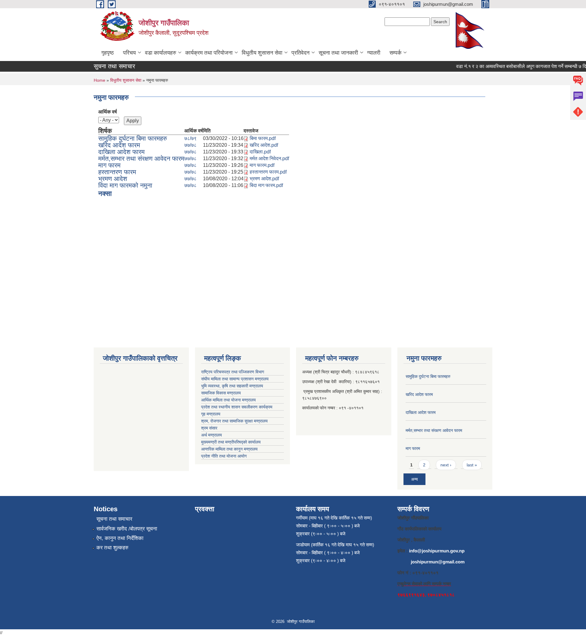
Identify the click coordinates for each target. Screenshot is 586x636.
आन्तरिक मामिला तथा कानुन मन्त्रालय (229, 449)
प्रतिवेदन (300, 53)
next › (445, 464)
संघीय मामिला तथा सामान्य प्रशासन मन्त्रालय (235, 378)
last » (472, 464)
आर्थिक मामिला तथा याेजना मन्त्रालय (228, 399)
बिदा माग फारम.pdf (266, 185)
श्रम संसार (209, 428)
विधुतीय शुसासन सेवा (262, 53)
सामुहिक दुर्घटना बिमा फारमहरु (132, 138)
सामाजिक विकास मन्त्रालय (221, 392)
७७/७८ (190, 145)
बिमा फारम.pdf (263, 138)
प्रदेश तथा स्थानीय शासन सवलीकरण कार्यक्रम (236, 406)
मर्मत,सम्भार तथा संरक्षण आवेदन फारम (141, 158)
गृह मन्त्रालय (210, 413)
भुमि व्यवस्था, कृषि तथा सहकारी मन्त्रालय (232, 385)
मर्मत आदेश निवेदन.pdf (269, 158)
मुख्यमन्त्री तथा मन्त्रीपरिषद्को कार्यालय (231, 442)
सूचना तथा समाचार (114, 519)
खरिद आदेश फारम (119, 145)
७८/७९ (190, 138)
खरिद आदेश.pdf (264, 145)
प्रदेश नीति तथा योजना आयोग (224, 456)
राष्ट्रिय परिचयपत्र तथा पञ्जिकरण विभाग (232, 371)
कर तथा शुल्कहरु (112, 548)
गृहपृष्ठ (107, 53)
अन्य (414, 479)
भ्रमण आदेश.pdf (264, 178)
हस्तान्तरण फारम (117, 171)
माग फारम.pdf (262, 165)
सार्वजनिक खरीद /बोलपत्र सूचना (126, 529)
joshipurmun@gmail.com (438, 561)
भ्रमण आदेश (112, 178)
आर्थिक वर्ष (107, 111)
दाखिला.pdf (260, 151)
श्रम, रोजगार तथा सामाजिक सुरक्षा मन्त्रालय (234, 421)
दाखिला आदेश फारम (121, 151)
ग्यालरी (373, 53)
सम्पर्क (395, 53)
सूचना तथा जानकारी (338, 53)
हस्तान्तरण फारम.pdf (268, 171)
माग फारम (109, 165)
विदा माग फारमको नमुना (125, 185)
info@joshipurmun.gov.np (437, 550)
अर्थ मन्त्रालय (211, 435)
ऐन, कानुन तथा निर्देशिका (119, 538)
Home (99, 80)
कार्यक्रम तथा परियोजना (209, 53)
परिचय (129, 53)
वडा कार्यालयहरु (160, 53)
